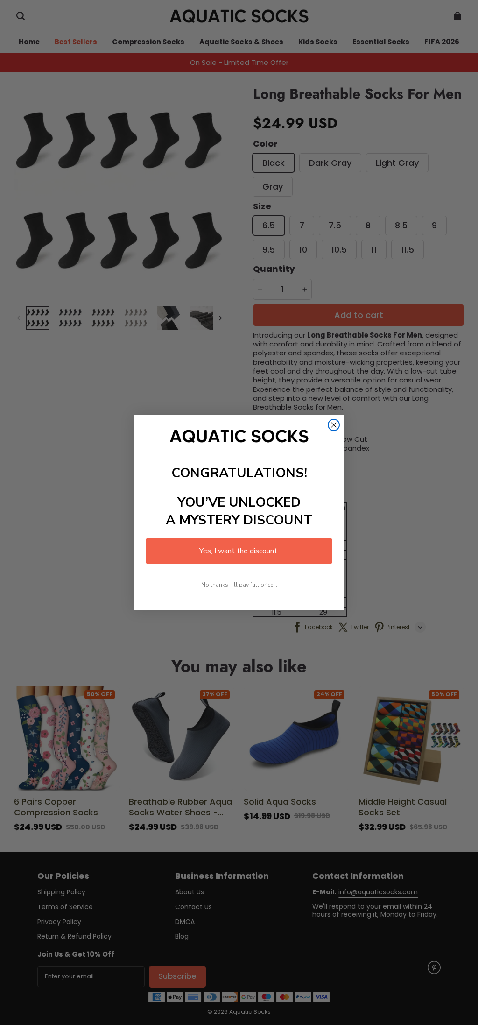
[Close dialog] (333, 425)
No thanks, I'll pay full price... (239, 584)
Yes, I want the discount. (239, 551)
